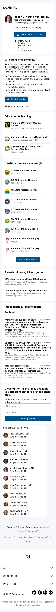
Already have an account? (18, 106)
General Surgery (22, 20)
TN (45, 20)
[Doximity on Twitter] (34, 593)
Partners (9, 584)
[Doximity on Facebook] (40, 593)
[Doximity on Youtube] (51, 593)
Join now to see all (28, 259)
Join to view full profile (31, 34)
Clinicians (10, 576)
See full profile (17, 100)
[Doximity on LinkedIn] (45, 593)
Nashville (38, 20)
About (7, 568)
